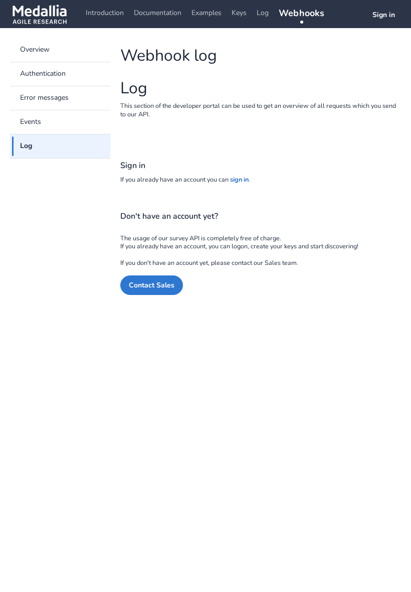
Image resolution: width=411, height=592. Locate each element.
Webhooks (302, 13)
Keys (239, 13)
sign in (239, 179)
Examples (206, 13)
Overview (35, 49)
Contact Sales (151, 285)
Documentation (157, 13)
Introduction (105, 13)
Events (30, 121)
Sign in (383, 15)
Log (263, 13)
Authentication (43, 73)
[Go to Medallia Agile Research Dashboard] (39, 14)
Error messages (44, 97)
